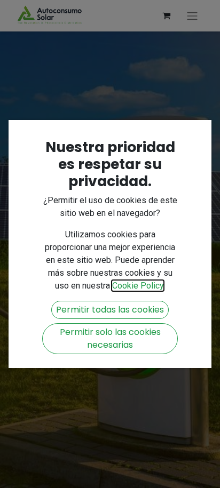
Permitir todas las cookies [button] (110, 309)
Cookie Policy (137, 286)
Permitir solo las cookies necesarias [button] (110, 338)
